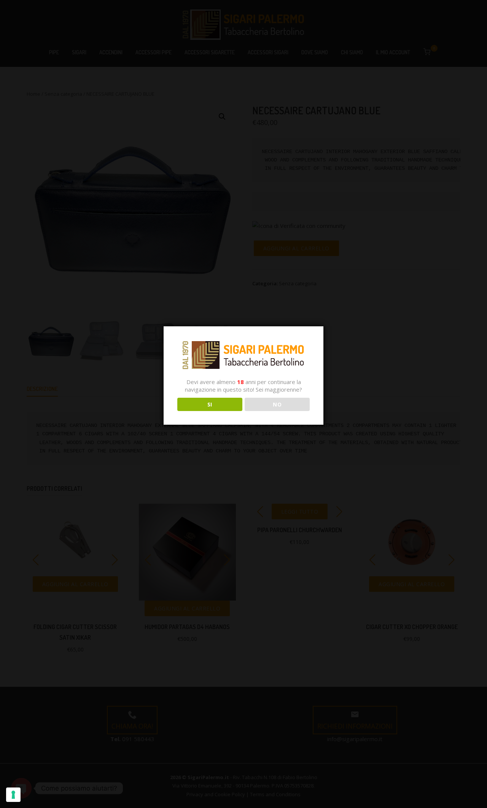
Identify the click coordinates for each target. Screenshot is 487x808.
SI (209, 404)
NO (277, 404)
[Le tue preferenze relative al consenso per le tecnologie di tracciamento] (13, 794)
